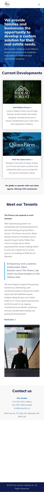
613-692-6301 (18, 402)
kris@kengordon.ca (22, 408)
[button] (39, 5)
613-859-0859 (18, 405)
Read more (9, 320)
